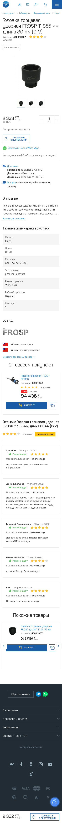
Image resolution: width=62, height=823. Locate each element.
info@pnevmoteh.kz (31, 747)
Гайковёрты (24, 13)
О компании (10, 710)
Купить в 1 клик (52, 405)
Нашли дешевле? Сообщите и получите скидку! (29, 155)
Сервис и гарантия (15, 735)
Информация (11, 727)
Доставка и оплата (15, 719)
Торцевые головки (42, 13)
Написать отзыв (45, 434)
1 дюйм (58, 13)
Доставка (13, 166)
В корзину (29, 405)
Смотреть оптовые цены (16, 129)
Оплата (11, 182)
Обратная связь (20, 694)
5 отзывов (7, 40)
